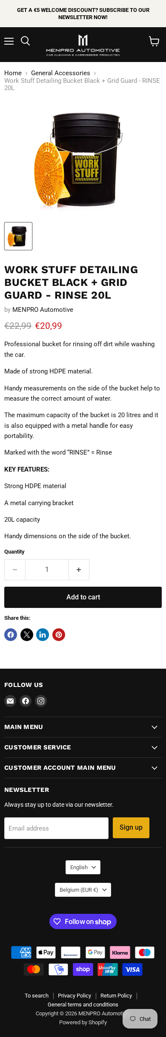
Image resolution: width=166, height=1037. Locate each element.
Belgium (79, 890)
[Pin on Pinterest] (58, 634)
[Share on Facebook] (10, 634)
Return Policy (116, 995)
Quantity (14, 551)
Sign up (131, 827)
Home (13, 73)
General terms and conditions (83, 1004)
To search (37, 995)
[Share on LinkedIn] (42, 634)
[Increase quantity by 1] (79, 569)
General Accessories (60, 73)
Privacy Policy (74, 995)
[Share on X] (26, 634)
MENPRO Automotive (42, 310)
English (79, 867)
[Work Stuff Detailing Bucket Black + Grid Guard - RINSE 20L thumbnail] (18, 236)
